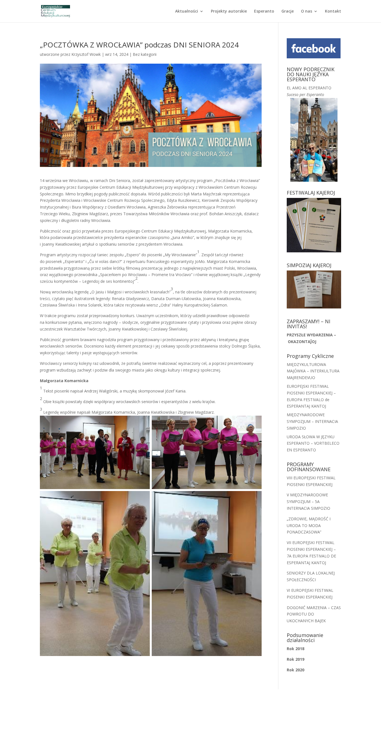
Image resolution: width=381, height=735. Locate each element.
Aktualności (186, 11)
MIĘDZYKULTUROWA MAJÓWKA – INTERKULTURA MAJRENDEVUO (313, 371)
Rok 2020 (295, 669)
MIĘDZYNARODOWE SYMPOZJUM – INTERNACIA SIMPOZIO (312, 421)
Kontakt (333, 11)
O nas (306, 11)
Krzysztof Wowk (86, 54)
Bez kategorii (144, 54)
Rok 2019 (295, 659)
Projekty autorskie (229, 11)
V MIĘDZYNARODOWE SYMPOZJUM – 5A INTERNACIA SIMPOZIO (308, 501)
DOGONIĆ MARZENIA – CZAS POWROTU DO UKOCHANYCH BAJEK (314, 614)
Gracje (287, 11)
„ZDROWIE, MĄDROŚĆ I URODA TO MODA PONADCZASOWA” (309, 525)
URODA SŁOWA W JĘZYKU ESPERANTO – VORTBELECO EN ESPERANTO (313, 443)
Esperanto (264, 11)
